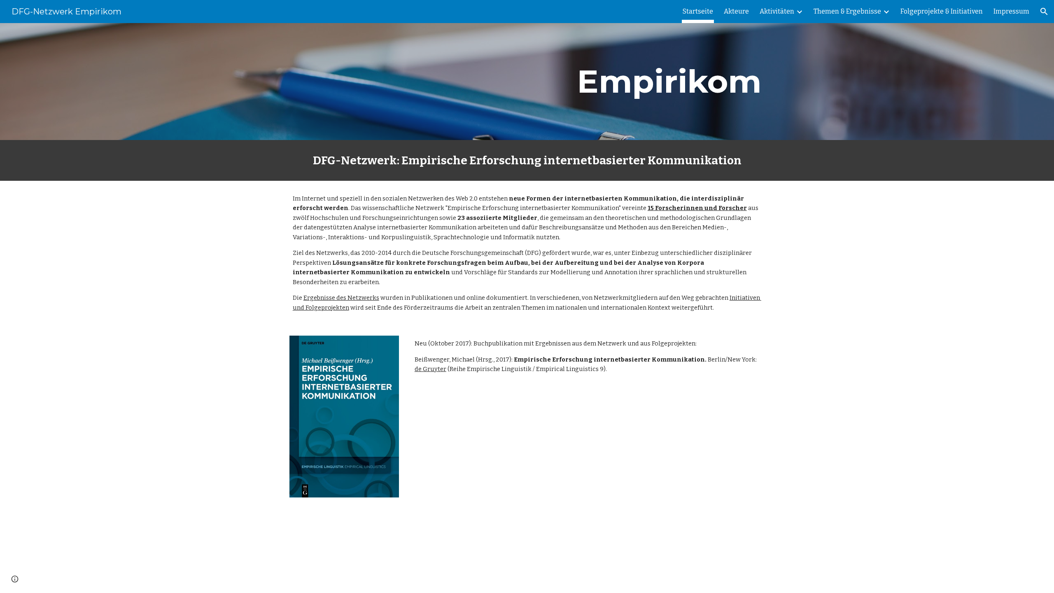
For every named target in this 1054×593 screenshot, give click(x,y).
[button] (1044, 11)
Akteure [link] (736, 11)
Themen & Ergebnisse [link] (847, 11)
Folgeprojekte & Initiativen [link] (941, 11)
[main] (628, 81)
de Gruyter (430, 369)
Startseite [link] (698, 11)
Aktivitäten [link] (777, 11)
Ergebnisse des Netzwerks (341, 297)
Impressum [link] (1011, 11)
